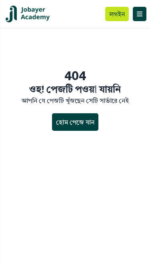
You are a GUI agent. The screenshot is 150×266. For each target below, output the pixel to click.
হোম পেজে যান (75, 122)
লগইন (117, 14)
